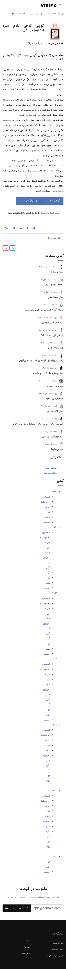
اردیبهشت (45, 502)
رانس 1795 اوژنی (55, 348)
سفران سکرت (56, 272)
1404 (54, 527)
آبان (48, 568)
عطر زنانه (54, 171)
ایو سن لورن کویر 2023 (51, 335)
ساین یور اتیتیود (55, 386)
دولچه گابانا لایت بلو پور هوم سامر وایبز (44, 310)
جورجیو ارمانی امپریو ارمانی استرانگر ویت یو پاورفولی (37, 424)
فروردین (46, 497)
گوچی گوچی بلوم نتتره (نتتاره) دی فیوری (23, 28)
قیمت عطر (58, 191)
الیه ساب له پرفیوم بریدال (50, 322)
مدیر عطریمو (35, 13)
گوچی (30, 69)
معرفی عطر (51, 468)
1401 (54, 725)
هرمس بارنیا (57, 449)
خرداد (47, 507)
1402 (54, 659)
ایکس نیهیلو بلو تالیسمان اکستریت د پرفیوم (41, 360)
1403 (54, 593)
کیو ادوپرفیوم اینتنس (52, 436)
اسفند (47, 588)
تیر (48, 512)
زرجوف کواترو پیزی (54, 284)
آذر (48, 573)
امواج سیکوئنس (55, 297)
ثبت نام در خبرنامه (16, 908)
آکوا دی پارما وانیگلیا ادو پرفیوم (48, 373)
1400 (54, 791)
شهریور (46, 522)
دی (48, 578)
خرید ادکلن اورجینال (49, 213)
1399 (54, 857)
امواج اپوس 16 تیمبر (53, 398)
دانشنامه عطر (50, 473)
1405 (54, 492)
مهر (48, 563)
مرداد (47, 517)
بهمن (47, 583)
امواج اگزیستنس (55, 411)
